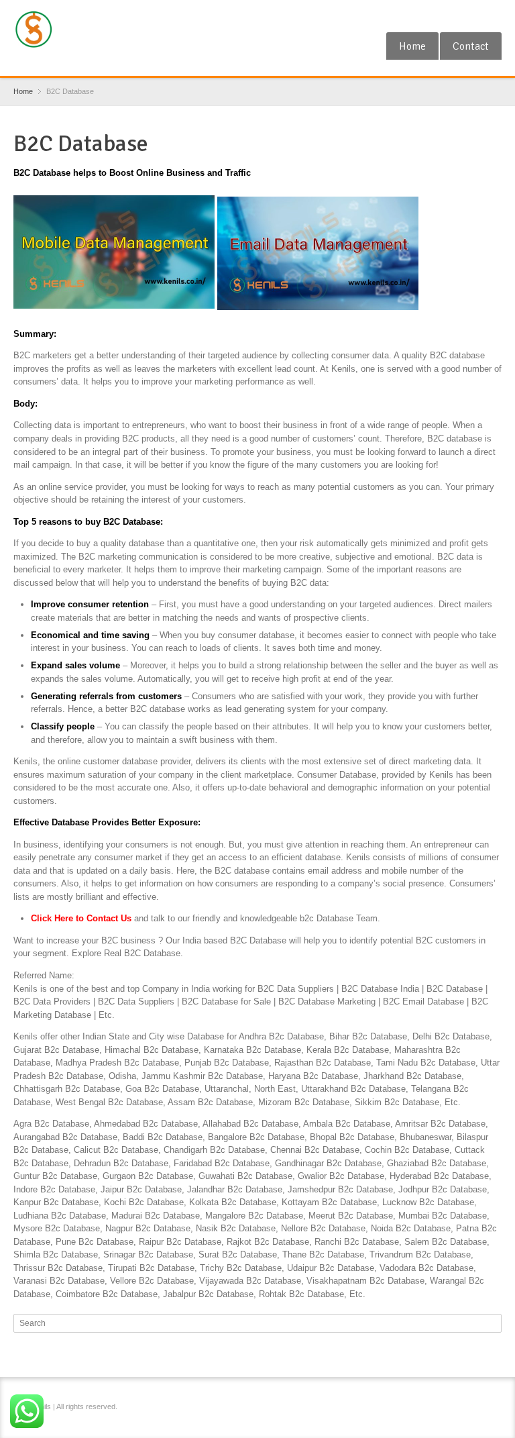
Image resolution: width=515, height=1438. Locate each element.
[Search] (493, 1323)
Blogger (493, 15)
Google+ (449, 15)
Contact (471, 46)
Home (412, 46)
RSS (471, 15)
